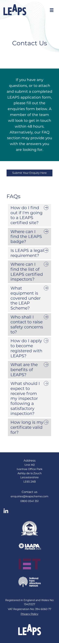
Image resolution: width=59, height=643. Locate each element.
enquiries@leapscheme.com (29, 496)
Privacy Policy (29, 614)
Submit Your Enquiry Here (29, 172)
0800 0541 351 (29, 501)
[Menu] (52, 10)
